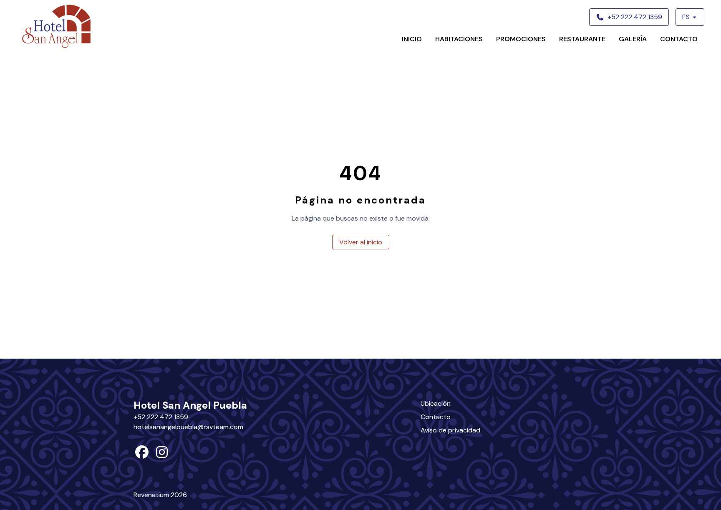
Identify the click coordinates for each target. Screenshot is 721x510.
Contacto (679, 39)
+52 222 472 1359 (161, 416)
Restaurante (582, 39)
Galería (633, 39)
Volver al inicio (360, 242)
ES (686, 17)
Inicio (412, 39)
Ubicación (436, 403)
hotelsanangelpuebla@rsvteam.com (188, 426)
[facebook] (142, 454)
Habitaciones (459, 39)
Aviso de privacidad (450, 430)
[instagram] (162, 454)
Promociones (521, 39)
